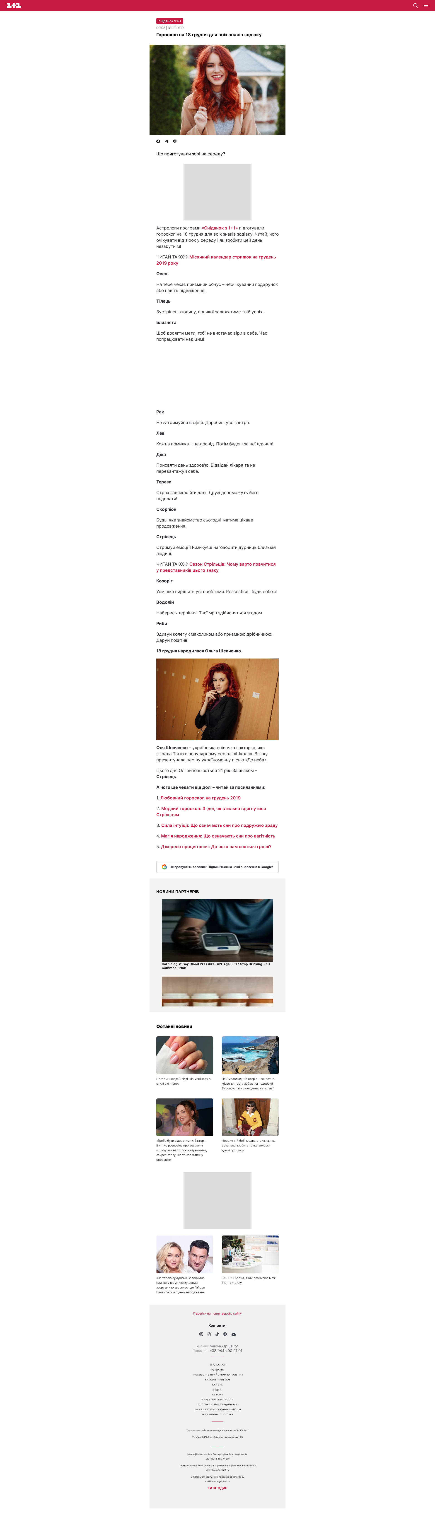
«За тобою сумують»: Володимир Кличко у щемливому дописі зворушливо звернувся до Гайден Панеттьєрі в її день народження (180, 1285)
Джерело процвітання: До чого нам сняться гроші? (216, 846)
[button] (426, 5)
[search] (415, 5)
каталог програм (217, 1379)
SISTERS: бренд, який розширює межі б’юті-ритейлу (249, 1280)
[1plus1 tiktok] (217, 1334)
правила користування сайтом (217, 1409)
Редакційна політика (217, 1414)
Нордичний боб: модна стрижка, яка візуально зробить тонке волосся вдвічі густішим (249, 1145)
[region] (217, 192)
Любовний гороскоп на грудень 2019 (200, 798)
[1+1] (14, 5)
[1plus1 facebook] (225, 1334)
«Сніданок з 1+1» (220, 228)
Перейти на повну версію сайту (217, 1313)
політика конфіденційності (217, 1404)
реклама (217, 1369)
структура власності (217, 1399)
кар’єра (217, 1384)
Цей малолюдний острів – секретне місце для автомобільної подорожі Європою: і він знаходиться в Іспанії (248, 1083)
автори (217, 1394)
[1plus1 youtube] (234, 1334)
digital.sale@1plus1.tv (217, 1470)
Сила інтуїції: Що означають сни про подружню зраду (219, 825)
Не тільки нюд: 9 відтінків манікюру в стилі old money (183, 1081)
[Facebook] (158, 142)
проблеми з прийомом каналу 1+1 (217, 1374)
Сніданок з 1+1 (170, 21)
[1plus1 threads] (209, 1334)
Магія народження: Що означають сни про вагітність (218, 836)
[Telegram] (166, 142)
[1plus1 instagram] (201, 1334)
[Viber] (175, 142)
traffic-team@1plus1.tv (217, 1481)
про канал (217, 1364)
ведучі (217, 1389)
